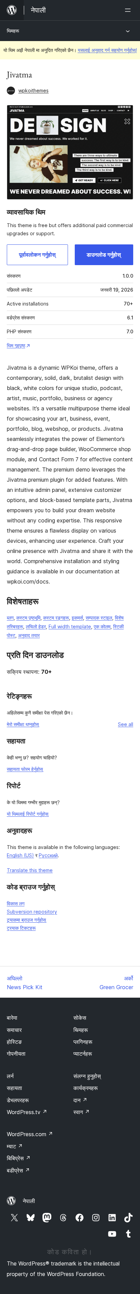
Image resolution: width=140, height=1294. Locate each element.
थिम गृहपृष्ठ (16, 345)
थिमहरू (13, 31)
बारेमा (12, 1017)
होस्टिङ (14, 1041)
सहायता (14, 1088)
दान (80, 1100)
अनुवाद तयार (29, 635)
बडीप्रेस (18, 1170)
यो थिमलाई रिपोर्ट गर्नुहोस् (27, 814)
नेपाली (29, 1201)
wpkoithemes (33, 90)
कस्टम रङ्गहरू (56, 618)
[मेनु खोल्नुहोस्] (129, 10)
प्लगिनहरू (82, 1041)
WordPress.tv (27, 1112)
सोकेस (79, 1017)
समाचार (14, 1030)
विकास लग (15, 903)
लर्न (10, 1076)
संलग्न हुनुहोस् (87, 1076)
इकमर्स (77, 618)
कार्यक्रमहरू (85, 1088)
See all (125, 724)
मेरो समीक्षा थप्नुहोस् (23, 724)
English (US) (20, 855)
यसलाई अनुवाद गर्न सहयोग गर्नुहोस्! (107, 50)
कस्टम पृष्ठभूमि (28, 618)
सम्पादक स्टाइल (99, 618)
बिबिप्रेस (19, 1158)
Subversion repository (32, 911)
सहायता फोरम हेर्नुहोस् (25, 769)
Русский (48, 855)
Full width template (70, 626)
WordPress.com (30, 1134)
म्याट (15, 1146)
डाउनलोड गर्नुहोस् (104, 254)
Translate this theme (30, 870)
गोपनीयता (16, 1053)
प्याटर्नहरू (82, 1053)
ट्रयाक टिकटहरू (21, 928)
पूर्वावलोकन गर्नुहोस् (37, 254)
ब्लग (10, 618)
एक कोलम (102, 626)
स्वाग (81, 1112)
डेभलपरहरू (18, 1100)
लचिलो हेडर (36, 626)
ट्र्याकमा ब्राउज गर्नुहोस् (26, 920)
